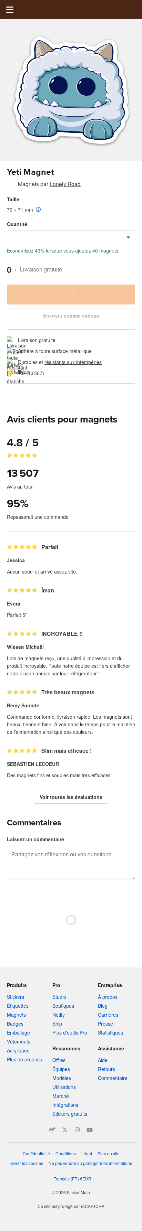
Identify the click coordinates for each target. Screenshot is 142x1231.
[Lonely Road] (11, 185)
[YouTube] (89, 1130)
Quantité (17, 224)
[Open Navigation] (9, 9)
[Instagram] (77, 1130)
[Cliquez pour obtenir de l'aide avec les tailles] (38, 209)
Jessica (16, 560)
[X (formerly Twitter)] (65, 1130)
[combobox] (71, 237)
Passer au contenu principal (5, 5)
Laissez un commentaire (35, 839)
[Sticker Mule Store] (52, 1130)
